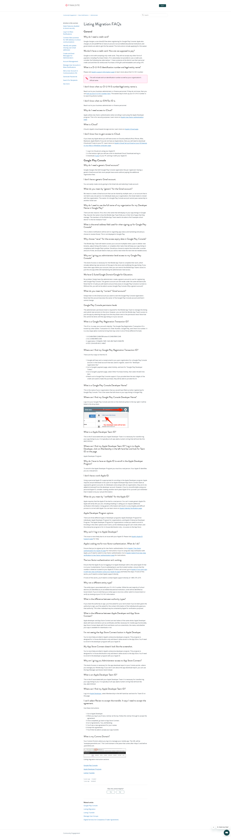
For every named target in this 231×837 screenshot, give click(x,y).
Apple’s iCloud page (131, 129)
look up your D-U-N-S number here (98, 94)
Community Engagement (69, 15)
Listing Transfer (89, 773)
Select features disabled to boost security (71, 27)
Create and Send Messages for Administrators (68, 56)
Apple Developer (95, 694)
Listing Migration (89, 809)
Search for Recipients (70, 80)
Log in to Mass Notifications (68, 33)
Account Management (70, 61)
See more (66, 84)
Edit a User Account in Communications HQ (70, 72)
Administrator (94, 15)
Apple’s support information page (103, 72)
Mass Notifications (83, 15)
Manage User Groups (91, 816)
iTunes (96, 156)
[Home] (72, 6)
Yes (111, 792)
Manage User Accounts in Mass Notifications (71, 66)
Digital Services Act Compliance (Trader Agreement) (101, 820)
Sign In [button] (162, 5)
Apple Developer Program (92, 769)
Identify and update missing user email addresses (69, 48)
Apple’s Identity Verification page (131, 508)
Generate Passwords (70, 77)
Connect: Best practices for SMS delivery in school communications (72, 40)
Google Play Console (91, 765)
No (120, 792)
